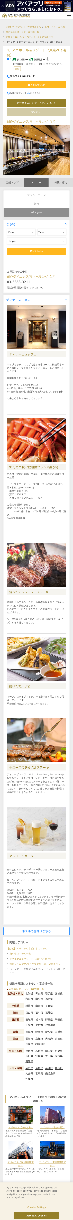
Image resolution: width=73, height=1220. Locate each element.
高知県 (29, 1061)
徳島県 (39, 1056)
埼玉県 (59, 1019)
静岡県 (39, 1031)
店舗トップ (12, 182)
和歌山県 (40, 1044)
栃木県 (39, 1019)
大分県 (29, 1073)
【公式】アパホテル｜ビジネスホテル (22, 27)
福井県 (49, 1012)
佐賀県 (39, 1068)
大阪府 (49, 1038)
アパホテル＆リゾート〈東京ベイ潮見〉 (31, 958)
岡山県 (49, 1051)
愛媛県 (59, 1056)
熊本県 (59, 1068)
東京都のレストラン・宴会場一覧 (22, 31)
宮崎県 (39, 1073)
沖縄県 (29, 1078)
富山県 (29, 1012)
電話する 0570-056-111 (22, 76)
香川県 (49, 1056)
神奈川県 (50, 1024)
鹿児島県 (50, 1073)
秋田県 (29, 998)
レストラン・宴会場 (55, 27)
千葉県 (29, 1024)
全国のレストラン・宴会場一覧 (26, 989)
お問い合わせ (38, 84)
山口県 (29, 1056)
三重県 (59, 1031)
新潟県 (29, 1005)
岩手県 (49, 993)
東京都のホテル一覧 (20, 953)
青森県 (39, 993)
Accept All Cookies (36, 1215)
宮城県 (59, 993)
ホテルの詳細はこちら (36, 931)
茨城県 (29, 1019)
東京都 (39, 1024)
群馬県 (49, 1019)
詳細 (17, 68)
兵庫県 (59, 1038)
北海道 (29, 993)
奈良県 (29, 1044)
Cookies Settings (36, 1207)
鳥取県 (29, 1051)
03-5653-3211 (18, 281)
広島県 (59, 1051)
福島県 (49, 998)
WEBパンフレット (18, 92)
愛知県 (49, 1031)
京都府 (39, 1038)
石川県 (39, 1012)
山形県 (39, 998)
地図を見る (35, 92)
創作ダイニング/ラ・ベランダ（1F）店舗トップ (29, 36)
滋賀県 (29, 1038)
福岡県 (29, 1068)
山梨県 (39, 1005)
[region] (36, 1201)
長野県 (49, 1005)
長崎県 (49, 1068)
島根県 (39, 1051)
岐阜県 (29, 1031)
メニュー (36, 182)
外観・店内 (60, 182)
